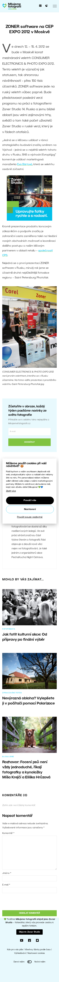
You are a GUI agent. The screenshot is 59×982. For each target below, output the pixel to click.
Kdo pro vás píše (15, 949)
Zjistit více (11, 491)
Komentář (8, 833)
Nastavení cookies (36, 953)
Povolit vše (30, 500)
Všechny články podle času (38, 949)
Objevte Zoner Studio (29, 932)
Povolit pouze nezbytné (30, 517)
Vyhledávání (20, 953)
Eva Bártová (24, 164)
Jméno (6, 873)
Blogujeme (8, 756)
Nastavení (30, 509)
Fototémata (8, 629)
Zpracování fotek (12, 693)
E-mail (6, 885)
